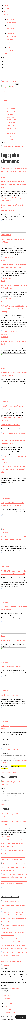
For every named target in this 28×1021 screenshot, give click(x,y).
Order (2, 804)
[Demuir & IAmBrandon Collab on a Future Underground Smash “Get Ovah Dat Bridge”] (14, 942)
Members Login (7, 61)
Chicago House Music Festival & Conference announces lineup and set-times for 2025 (12, 208)
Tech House (10, 45)
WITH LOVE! (5, 788)
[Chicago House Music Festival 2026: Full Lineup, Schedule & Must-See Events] (14, 853)
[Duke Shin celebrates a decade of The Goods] (14, 334)
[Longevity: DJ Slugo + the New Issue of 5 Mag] (10, 814)
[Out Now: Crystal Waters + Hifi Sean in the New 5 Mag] (13, 433)
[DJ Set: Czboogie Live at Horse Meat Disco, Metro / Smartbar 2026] (14, 864)
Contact (6, 1006)
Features (6, 8)
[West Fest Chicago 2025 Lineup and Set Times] (13, 232)
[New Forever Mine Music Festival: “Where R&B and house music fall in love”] (14, 174)
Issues (3, 436)
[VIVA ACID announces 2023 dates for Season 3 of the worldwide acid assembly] (6, 299)
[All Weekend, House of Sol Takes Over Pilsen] (13, 718)
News (5, 3)
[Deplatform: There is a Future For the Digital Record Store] (14, 928)
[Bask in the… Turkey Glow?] (13, 688)
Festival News (6, 201)
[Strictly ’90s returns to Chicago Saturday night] (13, 399)
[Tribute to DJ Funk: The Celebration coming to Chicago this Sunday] (7, 257)
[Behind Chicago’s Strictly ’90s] (13, 659)
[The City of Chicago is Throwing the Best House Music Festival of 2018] (13, 564)
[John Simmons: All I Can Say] (11, 417)
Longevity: (4, 753)
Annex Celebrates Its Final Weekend (13, 640)
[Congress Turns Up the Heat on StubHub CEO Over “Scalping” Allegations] (14, 955)
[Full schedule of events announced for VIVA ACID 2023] (6, 278)
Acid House (10, 19)
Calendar (4, 337)
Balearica (10, 25)
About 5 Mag (6, 70)
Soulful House (11, 39)
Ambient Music (11, 22)
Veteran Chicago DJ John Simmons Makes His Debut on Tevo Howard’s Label (13, 469)
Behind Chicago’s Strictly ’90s (11, 666)
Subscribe (7, 998)
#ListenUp (4, 462)
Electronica (10, 33)
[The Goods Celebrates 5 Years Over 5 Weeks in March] (13, 599)
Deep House (11, 28)
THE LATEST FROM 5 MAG (10, 897)
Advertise (6, 67)
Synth (8, 42)
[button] (20, 1017)
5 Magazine (7, 995)
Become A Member (7, 64)
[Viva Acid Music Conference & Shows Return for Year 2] (13, 365)
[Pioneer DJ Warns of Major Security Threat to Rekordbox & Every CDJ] (14, 840)
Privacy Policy (8, 1009)
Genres (6, 17)
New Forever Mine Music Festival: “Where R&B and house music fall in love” (13, 184)
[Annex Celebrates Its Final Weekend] (13, 633)
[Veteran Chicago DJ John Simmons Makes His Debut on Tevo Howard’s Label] (14, 459)
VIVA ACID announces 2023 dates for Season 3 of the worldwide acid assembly (14, 309)
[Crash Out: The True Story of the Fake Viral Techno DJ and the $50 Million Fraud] (14, 877)
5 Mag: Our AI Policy (10, 1012)
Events (6, 14)
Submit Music (6, 73)
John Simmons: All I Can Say (10, 425)
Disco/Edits (10, 31)
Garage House (11, 36)
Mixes (5, 11)
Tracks (6, 5)
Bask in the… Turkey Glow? (10, 695)
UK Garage (10, 50)
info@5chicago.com (14, 988)
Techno (9, 47)
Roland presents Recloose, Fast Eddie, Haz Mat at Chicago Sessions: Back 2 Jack (14, 539)
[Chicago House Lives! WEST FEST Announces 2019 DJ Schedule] (13, 495)
